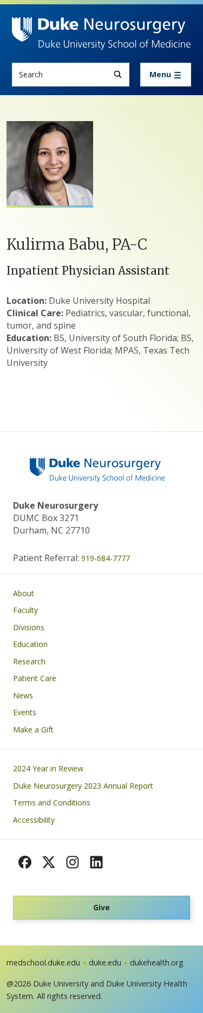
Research (29, 661)
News (23, 695)
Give (101, 907)
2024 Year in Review (48, 768)
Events (24, 712)
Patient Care (34, 678)
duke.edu (105, 962)
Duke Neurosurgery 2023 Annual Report (83, 786)
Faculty (25, 610)
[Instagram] (72, 862)
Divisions (28, 627)
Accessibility (34, 820)
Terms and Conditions (51, 802)
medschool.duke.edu (43, 962)
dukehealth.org (157, 962)
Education (30, 644)
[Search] (117, 74)
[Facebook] (25, 862)
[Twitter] (49, 862)
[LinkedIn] (96, 862)
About (23, 593)
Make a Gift (33, 729)
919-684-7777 (105, 558)
